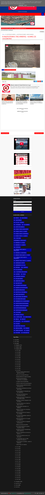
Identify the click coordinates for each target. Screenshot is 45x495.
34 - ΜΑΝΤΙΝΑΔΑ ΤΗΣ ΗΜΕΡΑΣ (20, 292)
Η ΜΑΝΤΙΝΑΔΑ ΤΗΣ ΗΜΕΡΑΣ (21, 444)
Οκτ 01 (17, 479)
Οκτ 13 (17, 457)
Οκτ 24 (17, 362)
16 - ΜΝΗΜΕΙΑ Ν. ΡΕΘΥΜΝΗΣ (20, 252)
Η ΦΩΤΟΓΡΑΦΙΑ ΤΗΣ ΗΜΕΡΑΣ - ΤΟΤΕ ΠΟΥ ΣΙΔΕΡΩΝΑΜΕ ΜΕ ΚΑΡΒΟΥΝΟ (8, 103)
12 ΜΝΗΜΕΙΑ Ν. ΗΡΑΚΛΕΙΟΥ (20, 240)
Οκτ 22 (17, 366)
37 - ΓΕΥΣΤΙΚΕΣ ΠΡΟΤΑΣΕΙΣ (19, 298)
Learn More (21, 5)
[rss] (43, 493)
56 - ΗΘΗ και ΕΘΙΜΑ (18, 328)
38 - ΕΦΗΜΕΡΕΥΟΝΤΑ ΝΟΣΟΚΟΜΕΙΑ (21, 301)
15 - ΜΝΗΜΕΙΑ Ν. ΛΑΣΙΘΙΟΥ (20, 245)
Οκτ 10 (17, 463)
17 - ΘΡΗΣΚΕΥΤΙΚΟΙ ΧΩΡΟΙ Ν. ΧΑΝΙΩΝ (22, 255)
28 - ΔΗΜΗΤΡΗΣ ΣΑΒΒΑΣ (19, 280)
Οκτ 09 (17, 464)
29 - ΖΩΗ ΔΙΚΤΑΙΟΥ (18, 283)
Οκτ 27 (17, 357)
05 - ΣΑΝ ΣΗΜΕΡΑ (25, 224)
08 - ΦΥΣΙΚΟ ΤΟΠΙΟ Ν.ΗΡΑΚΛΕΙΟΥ (21, 229)
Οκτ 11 (17, 461)
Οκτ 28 (17, 355)
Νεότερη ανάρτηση (5, 133)
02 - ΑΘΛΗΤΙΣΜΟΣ (17, 220)
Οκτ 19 (17, 446)
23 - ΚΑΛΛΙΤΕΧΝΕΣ (18, 269)
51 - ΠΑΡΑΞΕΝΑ (17, 321)
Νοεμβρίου (17, 346)
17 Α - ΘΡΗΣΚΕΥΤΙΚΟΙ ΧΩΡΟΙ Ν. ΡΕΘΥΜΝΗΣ (20, 258)
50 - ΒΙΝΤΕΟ (22, 319)
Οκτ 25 (17, 361)
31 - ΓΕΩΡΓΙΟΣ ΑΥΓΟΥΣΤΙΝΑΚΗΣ (20, 287)
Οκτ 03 (17, 475)
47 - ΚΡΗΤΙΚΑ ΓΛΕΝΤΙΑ (19, 314)
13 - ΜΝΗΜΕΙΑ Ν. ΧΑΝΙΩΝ (19, 242)
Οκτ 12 (17, 459)
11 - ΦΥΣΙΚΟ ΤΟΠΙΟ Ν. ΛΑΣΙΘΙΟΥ (20, 236)
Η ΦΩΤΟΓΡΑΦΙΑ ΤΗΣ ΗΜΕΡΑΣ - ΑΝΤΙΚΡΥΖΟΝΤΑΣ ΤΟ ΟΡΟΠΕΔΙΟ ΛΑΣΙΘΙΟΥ (36, 103)
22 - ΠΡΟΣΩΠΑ (17, 267)
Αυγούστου (17, 483)
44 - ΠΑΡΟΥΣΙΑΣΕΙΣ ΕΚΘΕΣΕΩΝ (20, 310)
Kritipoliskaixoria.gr (27, 493)
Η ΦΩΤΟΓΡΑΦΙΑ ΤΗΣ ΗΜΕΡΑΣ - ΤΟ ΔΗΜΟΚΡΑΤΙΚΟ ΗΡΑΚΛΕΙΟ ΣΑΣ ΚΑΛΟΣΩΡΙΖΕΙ (22, 103)
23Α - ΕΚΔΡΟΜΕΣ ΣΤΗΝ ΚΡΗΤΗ (20, 271)
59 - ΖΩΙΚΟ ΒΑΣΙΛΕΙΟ (18, 330)
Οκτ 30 (17, 352)
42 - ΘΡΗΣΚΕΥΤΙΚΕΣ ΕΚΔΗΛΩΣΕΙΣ (21, 305)
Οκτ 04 (17, 473)
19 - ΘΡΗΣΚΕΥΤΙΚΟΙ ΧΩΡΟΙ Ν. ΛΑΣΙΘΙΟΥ (22, 260)
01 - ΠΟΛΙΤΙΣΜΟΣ (23, 218)
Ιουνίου (16, 486)
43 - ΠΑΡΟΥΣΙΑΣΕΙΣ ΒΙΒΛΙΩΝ (20, 307)
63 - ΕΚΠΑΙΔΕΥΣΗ (25, 332)
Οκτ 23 (17, 364)
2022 (16, 339)
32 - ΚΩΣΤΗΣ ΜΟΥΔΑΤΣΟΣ (19, 289)
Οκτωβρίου (17, 348)
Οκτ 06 (17, 470)
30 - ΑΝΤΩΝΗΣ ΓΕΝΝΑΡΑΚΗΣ (20, 285)
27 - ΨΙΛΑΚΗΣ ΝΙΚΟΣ (18, 278)
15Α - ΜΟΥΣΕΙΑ (17, 247)
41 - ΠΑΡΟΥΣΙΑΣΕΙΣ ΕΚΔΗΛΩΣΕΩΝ (21, 303)
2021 (16, 341)
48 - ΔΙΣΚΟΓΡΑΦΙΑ (27, 316)
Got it (25, 5)
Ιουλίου (16, 485)
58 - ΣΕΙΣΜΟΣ (26, 328)
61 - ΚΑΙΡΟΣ (26, 330)
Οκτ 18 (17, 448)
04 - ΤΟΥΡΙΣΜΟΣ (17, 224)
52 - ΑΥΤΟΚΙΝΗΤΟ (25, 321)
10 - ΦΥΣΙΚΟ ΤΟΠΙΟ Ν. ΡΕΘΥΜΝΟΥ (21, 233)
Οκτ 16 (17, 452)
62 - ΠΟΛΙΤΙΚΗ (17, 332)
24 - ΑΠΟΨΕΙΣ (17, 274)
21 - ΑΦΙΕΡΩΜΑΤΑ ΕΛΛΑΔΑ (19, 265)
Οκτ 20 (17, 370)
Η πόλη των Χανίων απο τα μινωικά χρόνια (23, 383)
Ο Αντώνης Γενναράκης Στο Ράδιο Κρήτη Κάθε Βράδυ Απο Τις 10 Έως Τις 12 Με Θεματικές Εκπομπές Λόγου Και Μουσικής (22, 180)
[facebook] (35, 493)
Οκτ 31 (17, 350)
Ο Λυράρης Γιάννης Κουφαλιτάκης (22, 381)
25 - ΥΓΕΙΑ (23, 274)
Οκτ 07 (17, 468)
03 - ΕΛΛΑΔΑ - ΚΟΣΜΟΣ (19, 222)
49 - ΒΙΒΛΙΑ (16, 319)
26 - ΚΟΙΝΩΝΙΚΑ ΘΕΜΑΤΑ (19, 276)
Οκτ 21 (17, 368)
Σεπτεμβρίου (17, 481)
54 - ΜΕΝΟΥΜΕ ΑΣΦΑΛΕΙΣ (19, 325)
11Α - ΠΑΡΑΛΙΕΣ (17, 238)
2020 (16, 343)
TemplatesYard (13, 493)
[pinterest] (41, 493)
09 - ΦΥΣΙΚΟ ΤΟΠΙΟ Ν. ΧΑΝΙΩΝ (20, 231)
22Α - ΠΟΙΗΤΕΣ (24, 267)
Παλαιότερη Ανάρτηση (39, 133)
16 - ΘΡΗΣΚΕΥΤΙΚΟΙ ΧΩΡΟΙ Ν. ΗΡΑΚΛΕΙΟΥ (20, 250)
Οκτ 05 (17, 472)
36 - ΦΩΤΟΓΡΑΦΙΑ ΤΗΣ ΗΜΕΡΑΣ (10, 34)
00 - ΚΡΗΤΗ (16, 218)
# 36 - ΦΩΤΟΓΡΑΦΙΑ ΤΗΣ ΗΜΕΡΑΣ (10, 69)
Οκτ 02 (17, 477)
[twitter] (37, 493)
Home (3, 34)
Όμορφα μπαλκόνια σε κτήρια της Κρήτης (23, 376)
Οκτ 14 (17, 455)
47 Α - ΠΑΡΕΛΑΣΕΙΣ (18, 316)
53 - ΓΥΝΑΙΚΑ (17, 323)
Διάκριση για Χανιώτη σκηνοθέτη (22, 424)
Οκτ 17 (17, 450)
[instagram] (39, 493)
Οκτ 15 (17, 454)
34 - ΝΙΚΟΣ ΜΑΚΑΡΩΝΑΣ (19, 294)
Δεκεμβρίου (17, 345)
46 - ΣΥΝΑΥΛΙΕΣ (17, 312)
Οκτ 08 (17, 466)
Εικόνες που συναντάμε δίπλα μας (22, 374)
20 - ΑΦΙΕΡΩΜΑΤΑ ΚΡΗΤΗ (19, 262)
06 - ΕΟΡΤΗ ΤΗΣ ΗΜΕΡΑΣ (19, 227)
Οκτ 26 (17, 359)
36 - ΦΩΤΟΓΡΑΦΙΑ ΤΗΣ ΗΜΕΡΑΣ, (25, 40)
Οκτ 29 (17, 353)
